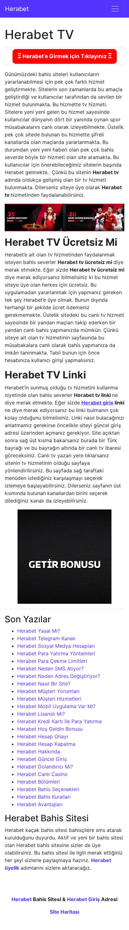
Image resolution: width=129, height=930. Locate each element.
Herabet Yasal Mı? (38, 631)
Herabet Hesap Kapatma (46, 744)
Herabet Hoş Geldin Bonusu (50, 729)
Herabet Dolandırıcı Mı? (45, 766)
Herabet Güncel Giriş (42, 759)
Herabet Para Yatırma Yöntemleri (56, 653)
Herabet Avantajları (40, 804)
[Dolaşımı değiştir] (115, 9)
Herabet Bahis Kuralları (44, 797)
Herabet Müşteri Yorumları (48, 691)
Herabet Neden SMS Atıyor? (50, 668)
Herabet (17, 9)
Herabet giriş (97, 402)
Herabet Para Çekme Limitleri (52, 661)
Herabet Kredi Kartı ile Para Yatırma (59, 721)
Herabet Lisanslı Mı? (41, 714)
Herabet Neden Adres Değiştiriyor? (58, 676)
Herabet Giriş (83, 899)
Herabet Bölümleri (38, 782)
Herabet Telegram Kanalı (46, 638)
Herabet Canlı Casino (42, 774)
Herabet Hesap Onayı (42, 736)
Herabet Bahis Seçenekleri (48, 789)
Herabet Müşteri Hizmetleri (49, 699)
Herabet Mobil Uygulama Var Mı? (56, 706)
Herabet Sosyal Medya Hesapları (56, 646)
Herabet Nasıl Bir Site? (43, 683)
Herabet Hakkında (38, 751)
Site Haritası (64, 912)
